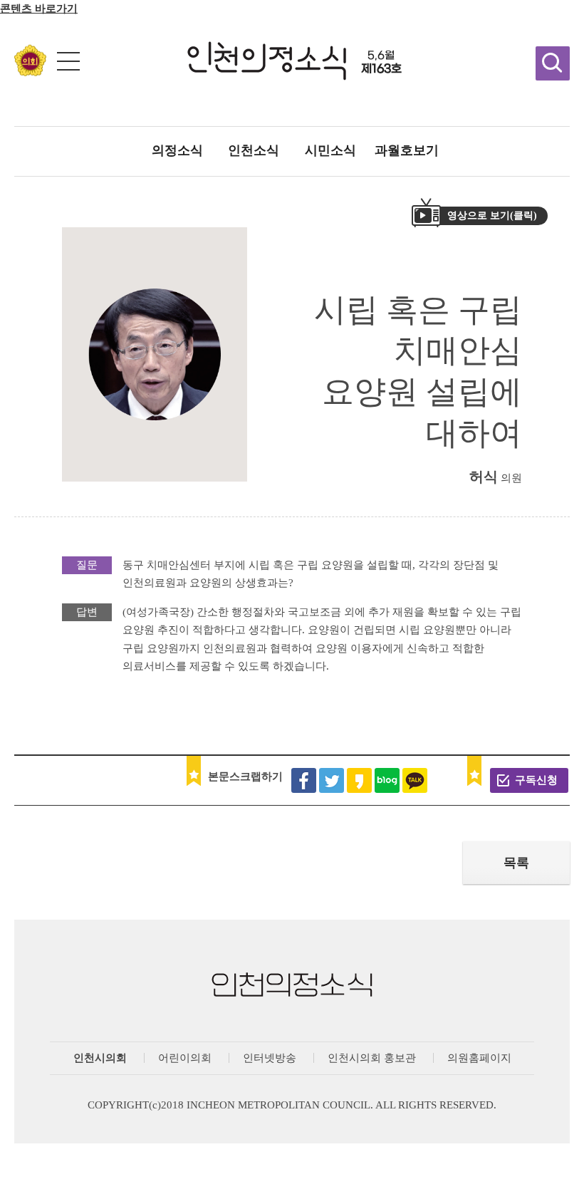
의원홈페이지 (479, 1058)
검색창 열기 (553, 63)
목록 (516, 863)
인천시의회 (100, 1058)
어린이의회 (185, 1058)
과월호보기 (407, 150)
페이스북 (303, 780)
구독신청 (536, 780)
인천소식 (253, 150)
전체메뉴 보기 (68, 61)
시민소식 (330, 150)
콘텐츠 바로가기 (39, 8)
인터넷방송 (269, 1058)
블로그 (387, 780)
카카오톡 (414, 780)
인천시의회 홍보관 (372, 1058)
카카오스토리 (359, 780)
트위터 (331, 780)
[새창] (30, 72)
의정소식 (177, 150)
